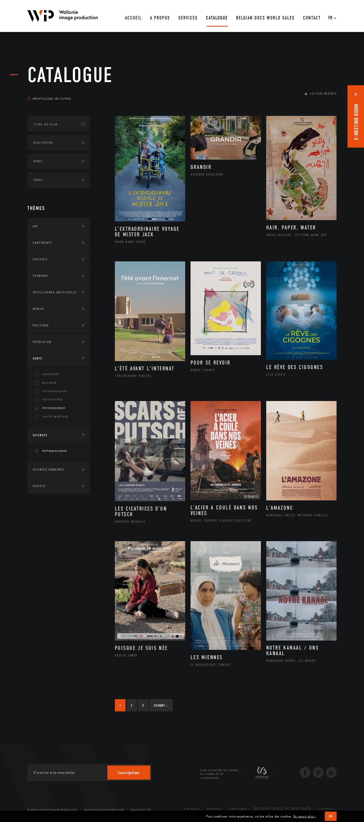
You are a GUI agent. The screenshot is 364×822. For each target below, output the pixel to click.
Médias (38, 309)
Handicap (50, 374)
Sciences (40, 435)
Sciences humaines (48, 469)
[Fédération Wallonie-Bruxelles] (262, 775)
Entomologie (54, 451)
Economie (40, 276)
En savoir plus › (304, 816)
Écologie (40, 259)
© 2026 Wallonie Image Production (52, 809)
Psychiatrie (52, 399)
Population (42, 342)
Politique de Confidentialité (104, 809)
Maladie (49, 382)
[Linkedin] (331, 773)
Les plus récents (323, 93)
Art (35, 226)
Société (39, 486)
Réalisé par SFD (140, 809)
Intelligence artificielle (55, 292)
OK (331, 816)
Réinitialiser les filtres (52, 98)
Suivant (160, 705)
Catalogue (70, 75)
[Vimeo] (318, 773)
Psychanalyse (54, 391)
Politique (41, 325)
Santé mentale (55, 416)
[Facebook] (305, 773)
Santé (37, 358)
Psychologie (53, 408)
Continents (42, 243)
